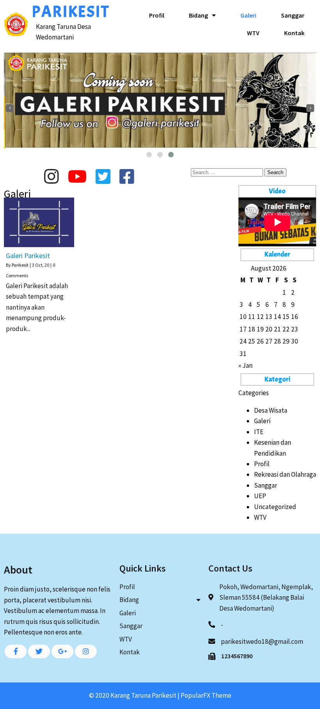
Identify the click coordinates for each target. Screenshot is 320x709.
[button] (149, 154)
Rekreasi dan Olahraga (285, 474)
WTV (260, 517)
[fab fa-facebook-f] (16, 651)
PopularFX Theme (206, 695)
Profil (262, 464)
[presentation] (10, 108)
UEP (260, 496)
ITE (258, 432)
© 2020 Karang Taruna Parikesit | (135, 695)
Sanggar (265, 485)
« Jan (245, 365)
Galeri (262, 421)
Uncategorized (275, 506)
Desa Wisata (270, 410)
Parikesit (20, 265)
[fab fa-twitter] (39, 651)
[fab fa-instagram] (86, 651)
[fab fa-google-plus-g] (62, 651)
